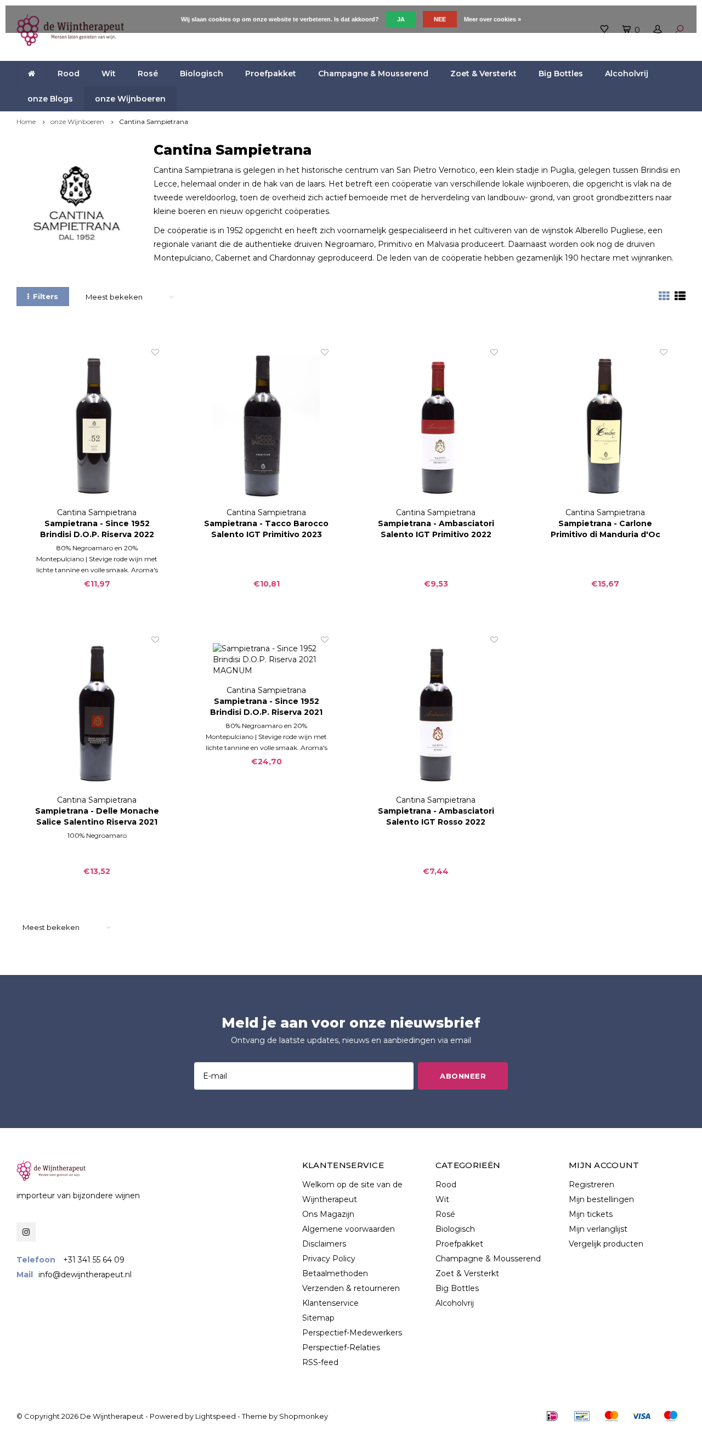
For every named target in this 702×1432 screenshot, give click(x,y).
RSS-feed (320, 1362)
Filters (45, 296)
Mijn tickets (591, 1214)
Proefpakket (270, 73)
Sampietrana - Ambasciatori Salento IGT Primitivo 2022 (436, 528)
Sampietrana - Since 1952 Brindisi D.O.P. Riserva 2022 (97, 528)
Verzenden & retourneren (351, 1288)
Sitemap (318, 1318)
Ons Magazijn (328, 1214)
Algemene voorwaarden (348, 1229)
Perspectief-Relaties (341, 1347)
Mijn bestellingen (601, 1199)
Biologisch (201, 73)
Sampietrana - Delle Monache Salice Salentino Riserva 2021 (97, 816)
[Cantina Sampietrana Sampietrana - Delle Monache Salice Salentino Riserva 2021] (97, 714)
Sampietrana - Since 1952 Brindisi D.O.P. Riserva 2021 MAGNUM (266, 707)
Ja (401, 19)
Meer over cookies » (492, 19)
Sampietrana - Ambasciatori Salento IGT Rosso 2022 (436, 816)
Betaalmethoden (335, 1273)
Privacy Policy (328, 1259)
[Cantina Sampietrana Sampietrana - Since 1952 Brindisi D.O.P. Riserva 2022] (97, 427)
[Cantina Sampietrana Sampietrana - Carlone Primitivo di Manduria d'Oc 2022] (605, 427)
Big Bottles (561, 73)
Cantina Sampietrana (153, 121)
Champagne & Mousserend (373, 73)
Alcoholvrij (626, 73)
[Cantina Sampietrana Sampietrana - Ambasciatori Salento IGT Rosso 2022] (435, 714)
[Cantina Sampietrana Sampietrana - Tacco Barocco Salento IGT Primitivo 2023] (266, 427)
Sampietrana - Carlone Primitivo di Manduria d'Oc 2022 (605, 529)
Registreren (591, 1184)
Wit (108, 73)
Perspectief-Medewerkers (352, 1333)
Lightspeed (215, 1416)
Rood (69, 73)
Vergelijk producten (606, 1244)
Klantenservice (330, 1303)
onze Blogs (50, 99)
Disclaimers (324, 1244)
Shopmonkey (303, 1416)
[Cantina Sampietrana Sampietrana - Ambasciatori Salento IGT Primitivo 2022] (435, 427)
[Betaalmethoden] (552, 1416)
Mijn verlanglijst (598, 1229)
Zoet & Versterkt (483, 73)
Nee (440, 19)
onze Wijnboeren (130, 99)
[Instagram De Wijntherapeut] (26, 1232)
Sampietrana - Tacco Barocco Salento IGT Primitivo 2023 (266, 528)
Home (26, 121)
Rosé (148, 73)
